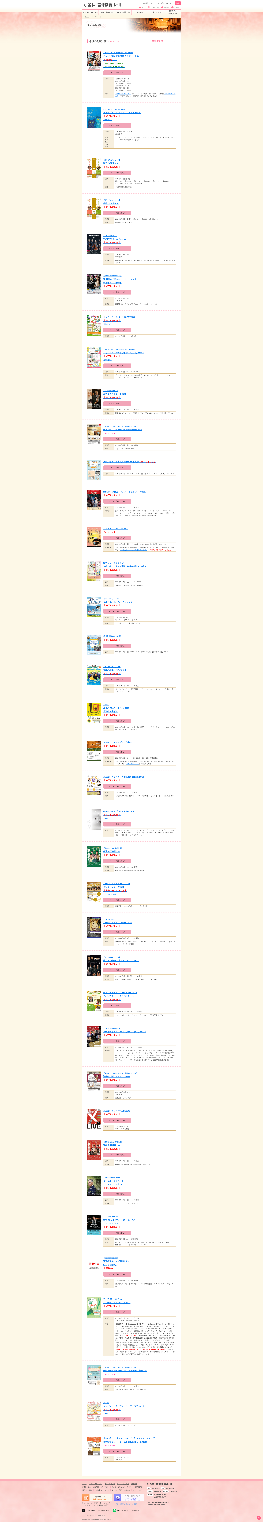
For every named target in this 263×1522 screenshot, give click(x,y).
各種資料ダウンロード (102, 1490)
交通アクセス (156, 12)
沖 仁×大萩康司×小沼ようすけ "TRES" (121, 961)
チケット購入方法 (123, 12)
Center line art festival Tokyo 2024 (118, 814)
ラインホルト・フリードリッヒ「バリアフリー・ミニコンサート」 (120, 996)
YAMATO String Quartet (114, 239)
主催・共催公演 (107, 12)
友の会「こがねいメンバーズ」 (122, 1487)
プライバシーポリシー (88, 1515)
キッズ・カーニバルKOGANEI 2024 (119, 320)
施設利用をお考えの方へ (173, 12)
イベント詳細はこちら (117, 72)
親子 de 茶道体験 (112, 163)
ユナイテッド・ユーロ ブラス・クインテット (124, 1032)
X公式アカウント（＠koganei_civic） (98, 1510)
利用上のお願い (87, 1490)
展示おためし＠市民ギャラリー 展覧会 (129, 462)
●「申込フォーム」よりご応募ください (133, 550)
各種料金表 (138, 1487)
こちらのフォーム (132, 764)
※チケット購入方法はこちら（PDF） (126, 1504)
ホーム (144, 7)
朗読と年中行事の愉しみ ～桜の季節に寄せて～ (125, 1371)
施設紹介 (139, 12)
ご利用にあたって (102, 1515)
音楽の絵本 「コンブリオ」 (115, 670)
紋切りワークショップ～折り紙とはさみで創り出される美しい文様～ (124, 566)
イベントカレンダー (90, 12)
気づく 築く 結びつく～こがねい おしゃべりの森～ (116, 1302)
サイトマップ (177, 7)
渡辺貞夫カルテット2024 (114, 394)
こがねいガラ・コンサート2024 (117, 923)
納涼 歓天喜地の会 (112, 851)
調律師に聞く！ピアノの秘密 (120, 1076)
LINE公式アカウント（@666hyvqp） (129, 1510)
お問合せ (166, 7)
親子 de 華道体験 (112, 203)
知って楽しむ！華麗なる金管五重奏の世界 (122, 430)
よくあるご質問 (155, 7)
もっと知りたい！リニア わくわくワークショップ (118, 601)
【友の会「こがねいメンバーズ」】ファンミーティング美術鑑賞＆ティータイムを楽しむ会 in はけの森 (129, 1441)
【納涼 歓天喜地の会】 (123, 94)
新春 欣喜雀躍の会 (112, 1145)
